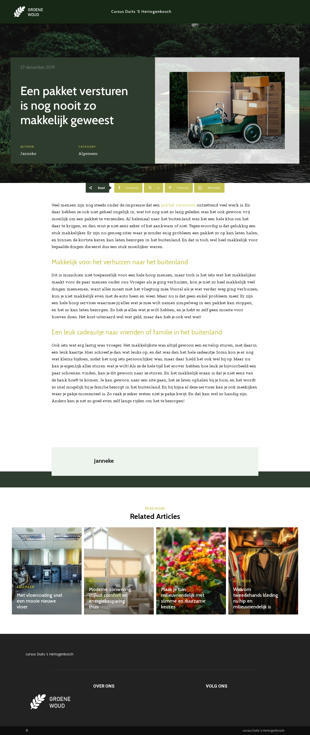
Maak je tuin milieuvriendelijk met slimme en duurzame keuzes (183, 598)
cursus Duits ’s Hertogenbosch (49, 654)
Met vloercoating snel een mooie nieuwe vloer (39, 601)
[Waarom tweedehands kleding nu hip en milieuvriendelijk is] (263, 570)
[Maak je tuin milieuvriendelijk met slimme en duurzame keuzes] (191, 570)
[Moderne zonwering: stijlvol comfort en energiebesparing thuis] (119, 570)
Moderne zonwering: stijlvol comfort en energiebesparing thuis (110, 598)
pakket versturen (178, 205)
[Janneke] (75, 461)
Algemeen (88, 153)
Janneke (28, 153)
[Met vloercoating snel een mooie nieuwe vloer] (47, 570)
